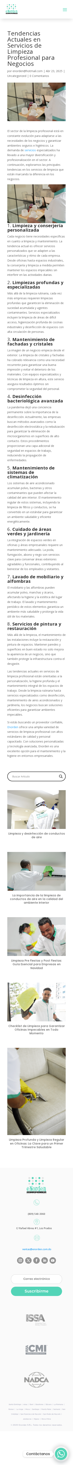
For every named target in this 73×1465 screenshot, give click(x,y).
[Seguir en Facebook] (36, 1260)
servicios (31, 150)
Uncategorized (16, 76)
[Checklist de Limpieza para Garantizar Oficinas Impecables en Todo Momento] (36, 1019)
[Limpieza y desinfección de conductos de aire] (36, 827)
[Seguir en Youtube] (52, 1260)
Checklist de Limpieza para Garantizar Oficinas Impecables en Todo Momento (36, 1029)
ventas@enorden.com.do (36, 1249)
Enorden (13, 727)
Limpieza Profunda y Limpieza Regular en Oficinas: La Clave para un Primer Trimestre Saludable (36, 1143)
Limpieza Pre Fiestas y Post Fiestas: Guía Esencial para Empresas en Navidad (36, 964)
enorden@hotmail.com (28, 71)
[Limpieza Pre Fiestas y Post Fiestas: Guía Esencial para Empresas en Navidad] (36, 953)
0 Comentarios (39, 76)
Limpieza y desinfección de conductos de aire (36, 835)
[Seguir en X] (28, 1260)
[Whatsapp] (61, 1454)
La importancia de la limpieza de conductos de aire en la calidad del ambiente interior (36, 899)
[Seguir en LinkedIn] (44, 1260)
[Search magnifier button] (61, 776)
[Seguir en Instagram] (20, 1260)
